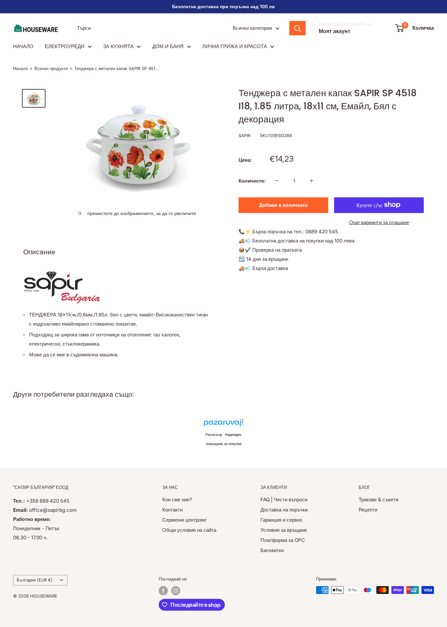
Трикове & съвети (378, 499)
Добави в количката (283, 205)
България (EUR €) (35, 580)
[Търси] (297, 28)
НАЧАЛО (23, 46)
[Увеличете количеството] (311, 181)
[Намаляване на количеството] (277, 181)
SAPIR (244, 135)
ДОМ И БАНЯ (168, 46)
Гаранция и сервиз (281, 520)
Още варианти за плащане (379, 222)
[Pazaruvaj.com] (223, 424)
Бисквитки (272, 550)
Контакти (172, 510)
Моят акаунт (334, 31)
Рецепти (368, 510)
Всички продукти (51, 68)
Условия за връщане (283, 530)
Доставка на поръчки (284, 510)
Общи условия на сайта (189, 530)
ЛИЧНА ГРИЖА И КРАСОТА (234, 46)
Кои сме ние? (177, 499)
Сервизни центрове (184, 520)
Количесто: (252, 180)
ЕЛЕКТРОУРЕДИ (64, 46)
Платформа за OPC (282, 540)
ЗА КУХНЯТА (118, 46)
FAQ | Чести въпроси (283, 499)
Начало (20, 68)
